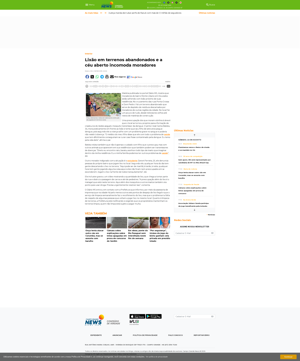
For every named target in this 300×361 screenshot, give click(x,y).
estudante (132, 161)
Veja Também (96, 213)
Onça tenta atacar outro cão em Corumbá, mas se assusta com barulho (192, 175)
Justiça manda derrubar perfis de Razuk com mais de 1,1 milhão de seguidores (145, 13)
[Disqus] (128, 275)
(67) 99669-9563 (165, 5)
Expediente (96, 335)
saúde (167, 134)
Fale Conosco (175, 335)
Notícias (211, 215)
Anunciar (117, 335)
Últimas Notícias (183, 130)
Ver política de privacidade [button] (157, 357)
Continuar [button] (288, 357)
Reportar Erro (202, 335)
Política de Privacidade (145, 335)
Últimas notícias (207, 13)
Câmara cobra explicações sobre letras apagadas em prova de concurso (192, 190)
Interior (88, 54)
